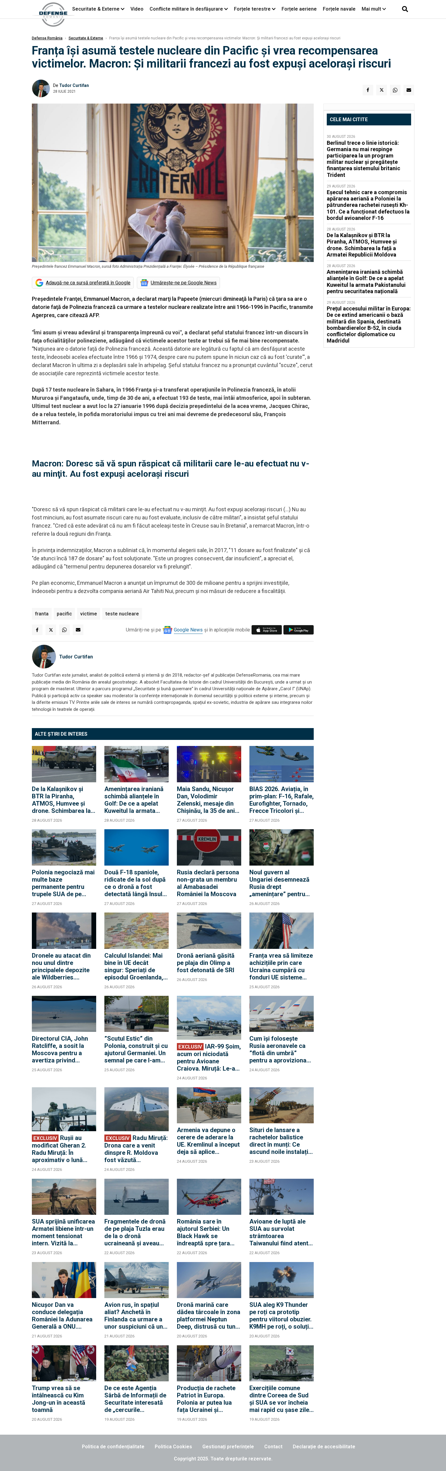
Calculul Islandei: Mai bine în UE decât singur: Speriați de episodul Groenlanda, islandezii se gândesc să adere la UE (134, 966)
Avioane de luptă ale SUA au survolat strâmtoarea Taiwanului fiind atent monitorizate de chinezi (278, 1232)
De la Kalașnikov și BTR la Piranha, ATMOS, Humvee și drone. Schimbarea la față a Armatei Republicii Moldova (61, 799)
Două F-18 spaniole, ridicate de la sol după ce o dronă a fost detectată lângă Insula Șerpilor (135, 883)
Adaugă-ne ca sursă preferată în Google (88, 283)
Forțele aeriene (299, 9)
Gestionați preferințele (228, 1446)
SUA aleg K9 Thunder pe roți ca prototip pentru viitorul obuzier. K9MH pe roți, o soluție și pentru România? (280, 1315)
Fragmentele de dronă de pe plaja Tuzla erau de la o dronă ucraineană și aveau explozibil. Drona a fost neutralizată (136, 1232)
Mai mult (372, 9)
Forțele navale (339, 9)
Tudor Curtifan (74, 85)
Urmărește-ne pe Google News (184, 283)
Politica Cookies (173, 1446)
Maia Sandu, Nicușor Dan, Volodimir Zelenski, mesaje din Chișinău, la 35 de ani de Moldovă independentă (206, 799)
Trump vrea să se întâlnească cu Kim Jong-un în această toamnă (58, 1398)
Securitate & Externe (96, 9)
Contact (273, 1446)
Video (137, 9)
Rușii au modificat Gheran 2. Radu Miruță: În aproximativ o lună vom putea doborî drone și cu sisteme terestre (59, 1149)
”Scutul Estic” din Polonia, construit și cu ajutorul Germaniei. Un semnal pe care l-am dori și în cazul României (136, 1049)
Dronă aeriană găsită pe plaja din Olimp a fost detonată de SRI (206, 963)
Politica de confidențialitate (113, 1446)
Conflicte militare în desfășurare (186, 9)
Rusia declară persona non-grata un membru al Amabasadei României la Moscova (208, 883)
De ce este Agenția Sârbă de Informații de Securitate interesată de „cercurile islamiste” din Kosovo (135, 1398)
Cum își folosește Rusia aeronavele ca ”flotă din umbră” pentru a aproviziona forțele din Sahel (277, 1049)
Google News (188, 630)
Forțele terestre (252, 9)
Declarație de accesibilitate (324, 1446)
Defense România (47, 38)
